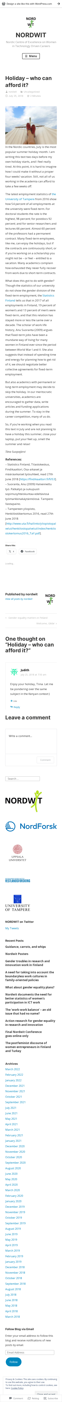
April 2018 (11, 1311)
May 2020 (11, 1179)
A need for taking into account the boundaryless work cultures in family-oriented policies (29, 976)
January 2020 (13, 1201)
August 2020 (13, 1168)
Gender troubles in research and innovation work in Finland (27, 963)
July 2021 (10, 1108)
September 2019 (15, 1223)
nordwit (13, 91)
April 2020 (11, 1184)
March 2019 (12, 1250)
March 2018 (12, 1317)
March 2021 (12, 1130)
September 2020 (15, 1162)
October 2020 (13, 1157)
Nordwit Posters (16, 954)
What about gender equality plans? (29, 987)
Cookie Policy (17, 1388)
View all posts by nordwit (18, 598)
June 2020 (11, 1174)
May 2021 (11, 1119)
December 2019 (15, 1207)
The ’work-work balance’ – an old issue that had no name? (28, 1012)
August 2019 (13, 1229)
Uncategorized (32, 91)
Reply (17, 707)
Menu (32, 56)
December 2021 (15, 1086)
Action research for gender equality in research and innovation (30, 1023)
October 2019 (13, 1217)
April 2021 (11, 1124)
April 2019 (11, 1245)
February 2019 (14, 1256)
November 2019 (15, 1212)
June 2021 (11, 1113)
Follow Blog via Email (19, 1329)
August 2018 (13, 1289)
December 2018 (15, 1267)
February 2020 (14, 1196)
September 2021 (15, 1102)
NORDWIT (31, 35)
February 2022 (14, 1075)
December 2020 (15, 1146)
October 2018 (13, 1278)
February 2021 (14, 1135)
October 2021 (13, 1097)
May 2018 (11, 1305)
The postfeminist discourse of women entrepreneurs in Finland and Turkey (28, 1047)
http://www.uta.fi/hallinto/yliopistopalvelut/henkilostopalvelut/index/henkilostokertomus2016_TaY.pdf (30, 528)
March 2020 (12, 1190)
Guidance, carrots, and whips (25, 947)
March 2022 (12, 1069)
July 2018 (10, 1294)
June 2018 (11, 1300)
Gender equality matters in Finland (26, 618)
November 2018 (15, 1272)
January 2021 (13, 1141)
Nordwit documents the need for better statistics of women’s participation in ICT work (28, 998)
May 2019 (11, 1239)
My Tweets (12, 928)
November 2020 (15, 1152)
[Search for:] (22, 778)
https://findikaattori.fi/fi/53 (37, 479)
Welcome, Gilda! (45, 623)
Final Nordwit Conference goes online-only (23, 1034)
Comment (45, 759)
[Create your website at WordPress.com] (31, 3)
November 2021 (15, 1091)
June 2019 (11, 1234)
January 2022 (13, 1080)
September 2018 (15, 1284)
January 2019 (13, 1262)
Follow (14, 1362)
